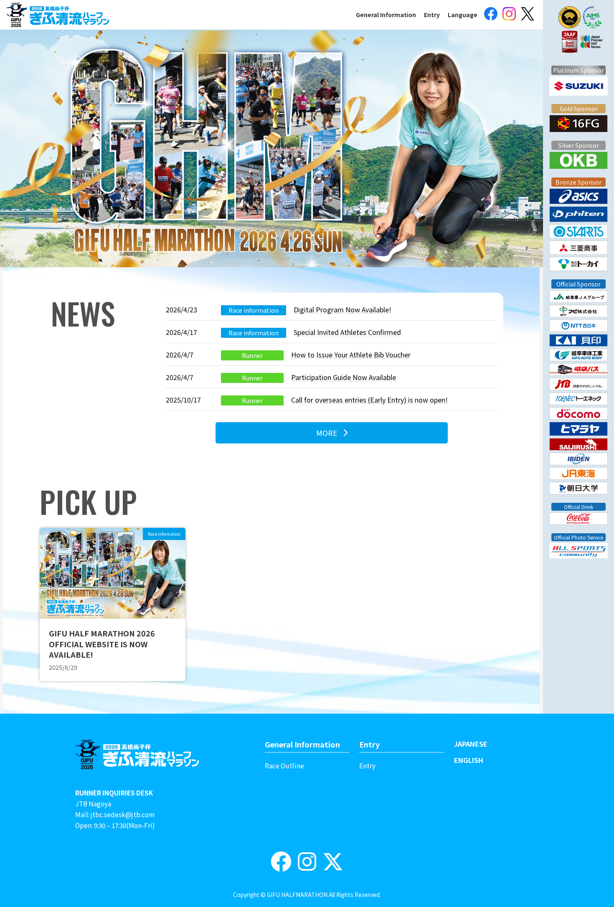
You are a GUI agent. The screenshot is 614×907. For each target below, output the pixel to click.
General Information (302, 744)
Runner (252, 355)
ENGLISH (468, 760)
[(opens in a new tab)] (491, 14)
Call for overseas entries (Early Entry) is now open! (369, 400)
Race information (253, 310)
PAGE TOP (587, 866)
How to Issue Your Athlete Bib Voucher (351, 355)
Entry (369, 744)
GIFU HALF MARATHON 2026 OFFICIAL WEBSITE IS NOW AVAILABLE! (102, 643)
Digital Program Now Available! (342, 309)
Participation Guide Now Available (343, 377)
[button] (331, 432)
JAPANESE (470, 744)
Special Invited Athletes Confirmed (347, 332)
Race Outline (284, 765)
